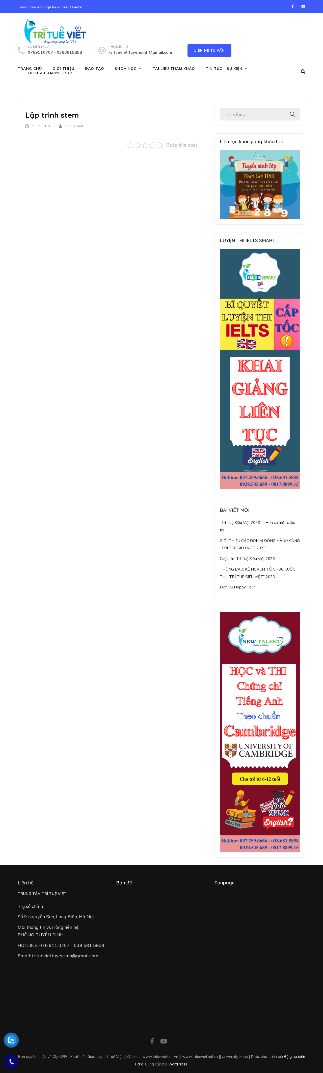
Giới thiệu (63, 68)
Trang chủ (30, 68)
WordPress (177, 1064)
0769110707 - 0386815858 (55, 52)
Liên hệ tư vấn (209, 50)
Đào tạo (94, 68)
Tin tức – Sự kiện (224, 68)
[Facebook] (293, 6)
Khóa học (126, 68)
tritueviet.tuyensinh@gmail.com (140, 52)
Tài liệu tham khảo (174, 68)
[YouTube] (303, 6)
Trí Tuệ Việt (74, 126)
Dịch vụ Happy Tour (50, 73)
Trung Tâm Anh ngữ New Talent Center (50, 7)
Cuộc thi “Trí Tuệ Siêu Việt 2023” (248, 558)
